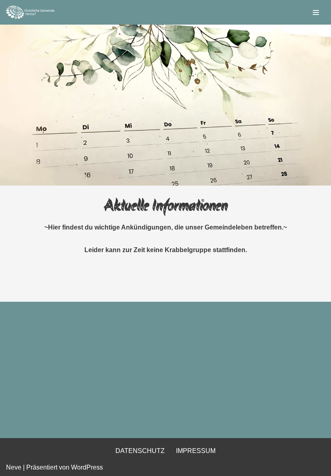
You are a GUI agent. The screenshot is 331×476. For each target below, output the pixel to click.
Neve (13, 467)
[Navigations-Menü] (316, 12)
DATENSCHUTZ (140, 450)
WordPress (87, 467)
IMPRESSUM (196, 450)
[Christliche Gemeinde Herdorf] (30, 12)
